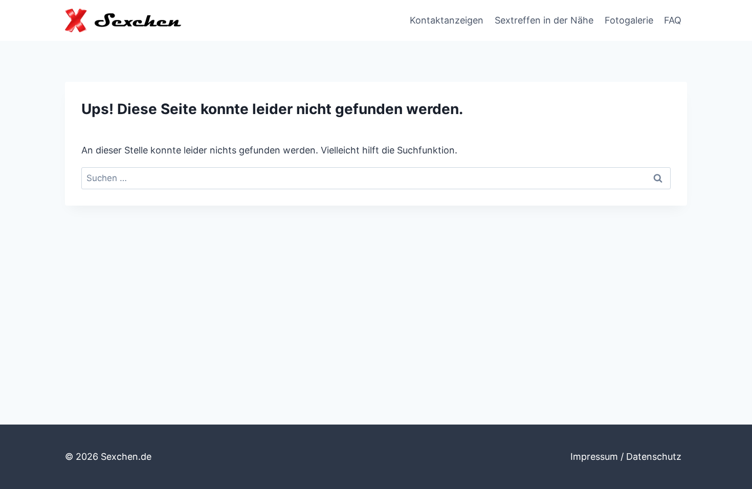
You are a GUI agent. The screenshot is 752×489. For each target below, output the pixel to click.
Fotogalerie (629, 20)
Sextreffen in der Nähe (544, 20)
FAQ (672, 20)
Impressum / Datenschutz (625, 456)
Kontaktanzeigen (446, 20)
